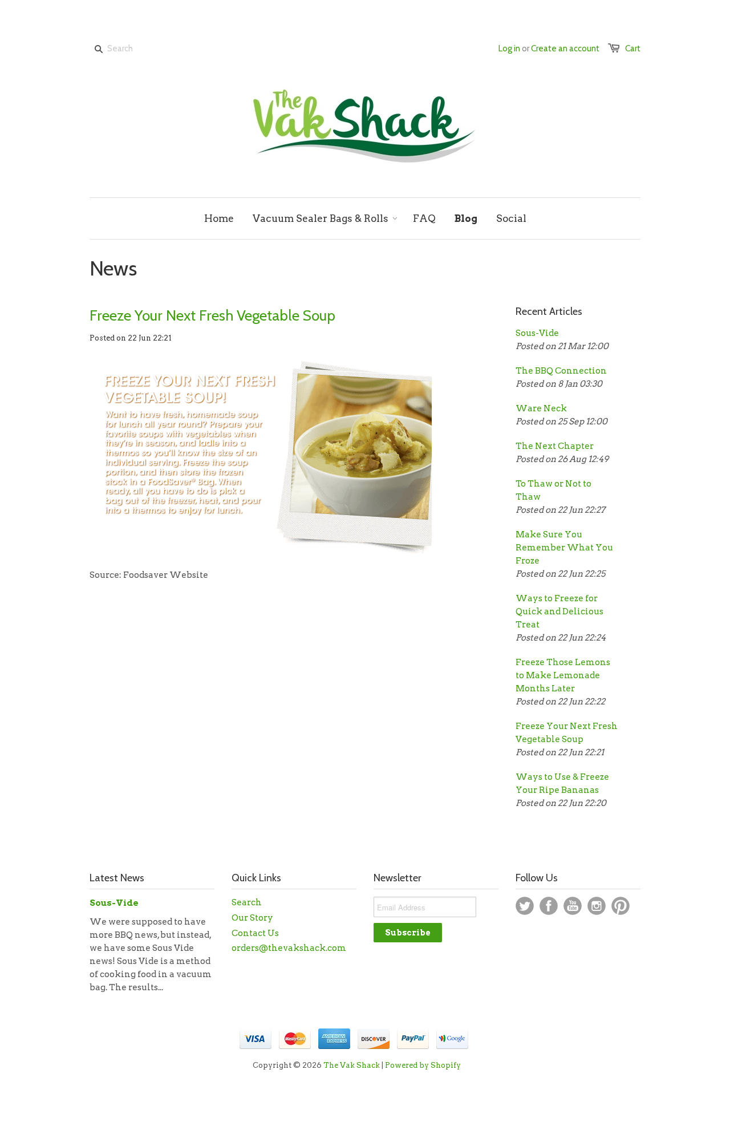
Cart (632, 48)
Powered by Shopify (423, 1065)
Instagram (596, 906)
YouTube (572, 906)
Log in (509, 48)
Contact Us (255, 933)
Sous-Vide (537, 333)
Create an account (565, 48)
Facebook (549, 906)
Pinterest (620, 906)
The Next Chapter (555, 446)
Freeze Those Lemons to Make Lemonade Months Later (563, 675)
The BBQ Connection (561, 371)
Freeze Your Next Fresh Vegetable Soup (212, 315)
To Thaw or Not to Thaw (553, 490)
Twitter (525, 906)
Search (247, 902)
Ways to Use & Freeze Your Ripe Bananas (562, 783)
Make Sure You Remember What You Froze (564, 547)
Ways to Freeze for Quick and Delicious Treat (559, 611)
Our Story (252, 918)
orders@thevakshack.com (289, 948)
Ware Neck (541, 408)
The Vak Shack (351, 1065)
